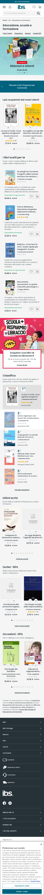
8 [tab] (29, 149)
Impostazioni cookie (22, 886)
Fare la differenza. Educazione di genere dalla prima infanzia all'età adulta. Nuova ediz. (27, 209)
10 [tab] (32, 553)
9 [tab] (29, 553)
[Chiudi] (41, 844)
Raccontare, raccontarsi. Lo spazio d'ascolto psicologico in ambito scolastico (28, 284)
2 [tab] (16, 149)
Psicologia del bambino (11, 670)
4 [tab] (20, 149)
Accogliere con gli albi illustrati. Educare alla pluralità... (33, 132)
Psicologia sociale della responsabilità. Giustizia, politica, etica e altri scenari (33, 605)
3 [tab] (18, 149)
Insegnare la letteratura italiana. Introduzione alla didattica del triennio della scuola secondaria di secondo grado (11, 536)
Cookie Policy (35, 881)
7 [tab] (27, 149)
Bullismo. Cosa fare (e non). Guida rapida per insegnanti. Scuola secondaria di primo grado (27, 247)
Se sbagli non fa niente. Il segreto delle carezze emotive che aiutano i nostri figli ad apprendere (27, 174)
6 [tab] (25, 149)
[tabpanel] (22, 56)
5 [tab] (23, 149)
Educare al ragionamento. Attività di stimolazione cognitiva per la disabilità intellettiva (33, 670)
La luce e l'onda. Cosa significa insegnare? (11, 132)
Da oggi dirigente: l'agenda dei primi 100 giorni (33, 536)
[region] (22, 868)
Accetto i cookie (22, 891)
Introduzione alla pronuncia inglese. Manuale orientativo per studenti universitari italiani (11, 605)
